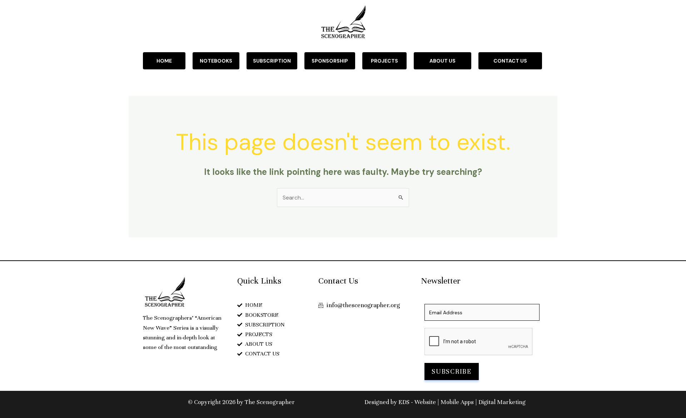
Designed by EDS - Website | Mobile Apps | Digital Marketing (445, 402)
